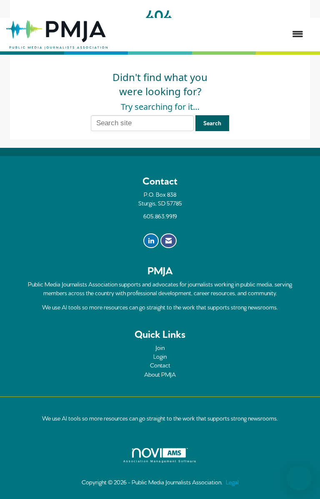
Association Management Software (160, 461)
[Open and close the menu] (210, 34)
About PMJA (160, 374)
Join (160, 347)
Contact (160, 365)
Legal (232, 482)
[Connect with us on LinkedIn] (151, 240)
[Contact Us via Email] (168, 240)
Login (160, 356)
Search (212, 123)
